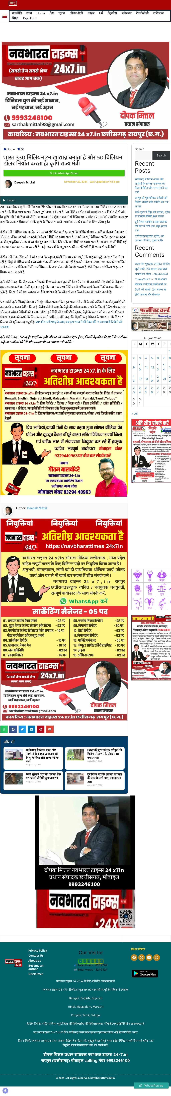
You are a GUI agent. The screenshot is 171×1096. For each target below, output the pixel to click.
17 (140, 378)
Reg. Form (30, 18)
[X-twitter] (141, 957)
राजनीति (17, 13)
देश (52, 13)
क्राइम (91, 13)
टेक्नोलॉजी (142, 13)
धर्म (101, 13)
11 (146, 367)
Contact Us (35, 955)
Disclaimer (35, 974)
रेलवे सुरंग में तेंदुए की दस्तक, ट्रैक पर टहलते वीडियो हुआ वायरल (43, 776)
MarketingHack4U (88, 1065)
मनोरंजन (127, 13)
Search (139, 149)
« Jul (134, 413)
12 (152, 367)
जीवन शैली (76, 13)
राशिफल (158, 13)
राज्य (29, 13)
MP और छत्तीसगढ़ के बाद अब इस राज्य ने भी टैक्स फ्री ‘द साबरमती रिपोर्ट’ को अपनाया (61, 324)
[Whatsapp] (156, 957)
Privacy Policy (37, 950)
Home (41, 13)
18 (146, 378)
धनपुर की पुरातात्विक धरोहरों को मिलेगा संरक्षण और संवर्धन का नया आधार (104, 754)
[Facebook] (134, 957)
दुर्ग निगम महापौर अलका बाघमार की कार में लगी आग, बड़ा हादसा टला (104, 778)
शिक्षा (15, 18)
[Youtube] (149, 957)
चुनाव (61, 13)
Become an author (36, 967)
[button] (4, 16)
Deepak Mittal (37, 508)
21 (164, 378)
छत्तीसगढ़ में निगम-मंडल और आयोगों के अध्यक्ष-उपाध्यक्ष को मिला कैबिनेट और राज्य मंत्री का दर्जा (42, 756)
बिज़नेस (112, 13)
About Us (34, 960)
